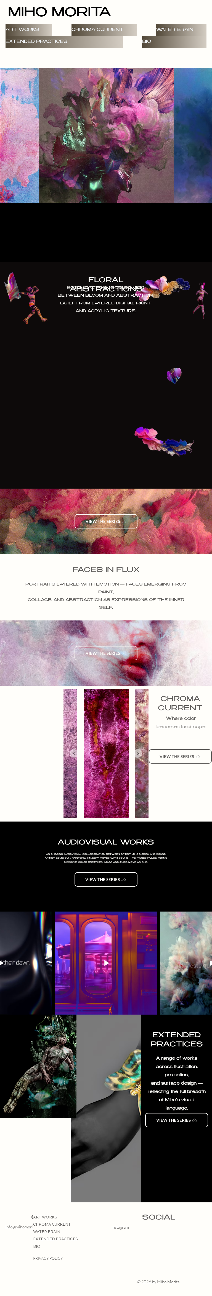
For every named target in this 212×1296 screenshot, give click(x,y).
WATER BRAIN (46, 1231)
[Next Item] (138, 753)
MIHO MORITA (59, 13)
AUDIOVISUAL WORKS (106, 842)
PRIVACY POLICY (48, 1258)
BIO (36, 1246)
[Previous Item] (74, 753)
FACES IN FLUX (106, 570)
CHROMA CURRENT (52, 1224)
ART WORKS (45, 1217)
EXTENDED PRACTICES (55, 1238)
